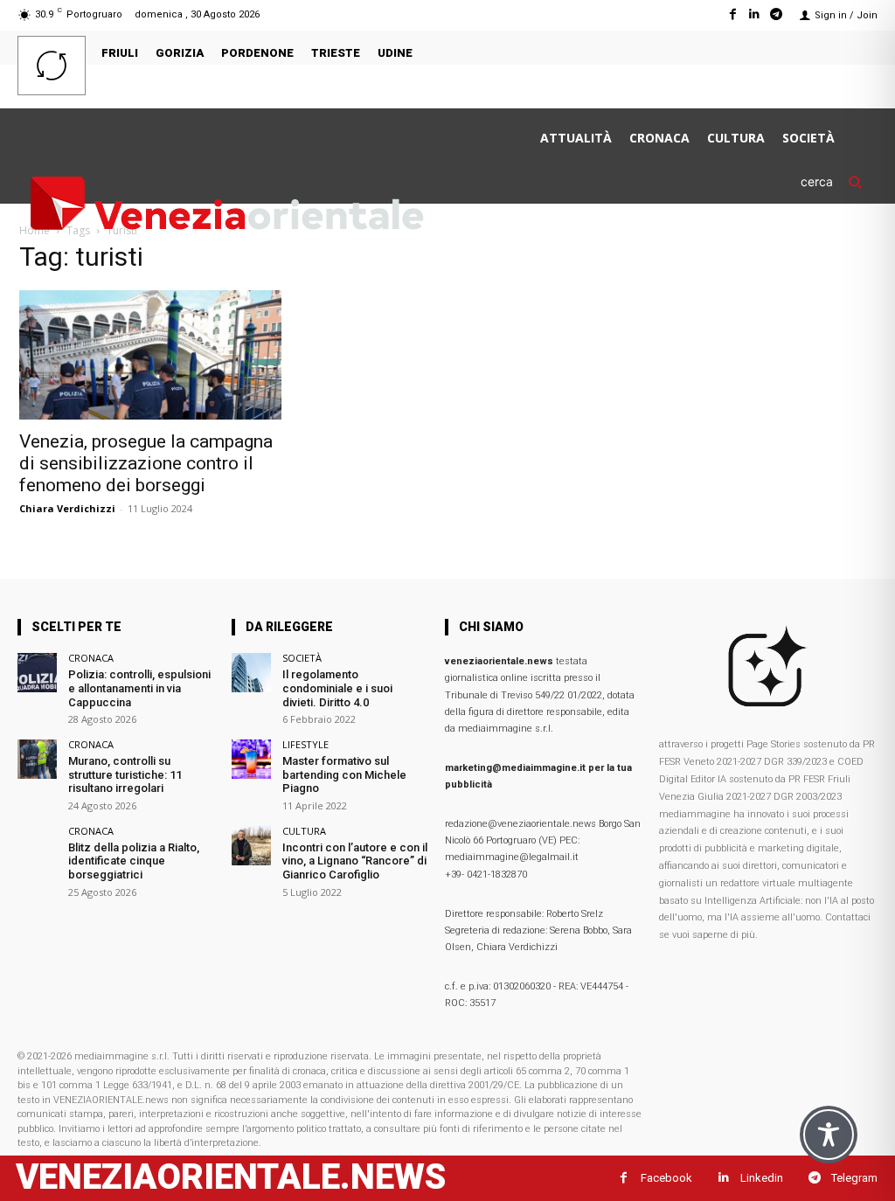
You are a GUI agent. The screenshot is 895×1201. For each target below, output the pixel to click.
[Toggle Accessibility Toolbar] (828, 1134)
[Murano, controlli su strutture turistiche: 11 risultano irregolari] (37, 759)
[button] (839, 181)
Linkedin (761, 1177)
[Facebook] (732, 14)
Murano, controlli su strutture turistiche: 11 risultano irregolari (125, 774)
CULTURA (304, 831)
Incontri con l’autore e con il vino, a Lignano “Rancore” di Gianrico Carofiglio (354, 861)
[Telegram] (776, 14)
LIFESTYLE (305, 744)
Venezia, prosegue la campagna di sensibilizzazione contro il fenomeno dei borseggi (146, 463)
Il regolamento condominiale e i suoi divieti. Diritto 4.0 (337, 688)
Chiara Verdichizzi (67, 508)
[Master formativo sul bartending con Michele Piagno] (251, 759)
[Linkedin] (755, 14)
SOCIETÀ (302, 658)
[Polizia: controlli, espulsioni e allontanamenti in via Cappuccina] (37, 672)
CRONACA (91, 658)
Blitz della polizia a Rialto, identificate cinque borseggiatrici (133, 861)
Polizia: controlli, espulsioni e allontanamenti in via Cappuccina (139, 688)
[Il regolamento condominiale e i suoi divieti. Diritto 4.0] (251, 672)
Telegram (854, 1177)
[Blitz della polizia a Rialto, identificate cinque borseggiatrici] (37, 845)
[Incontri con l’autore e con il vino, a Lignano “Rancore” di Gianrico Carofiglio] (251, 845)
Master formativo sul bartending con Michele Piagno (344, 774)
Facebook (666, 1177)
